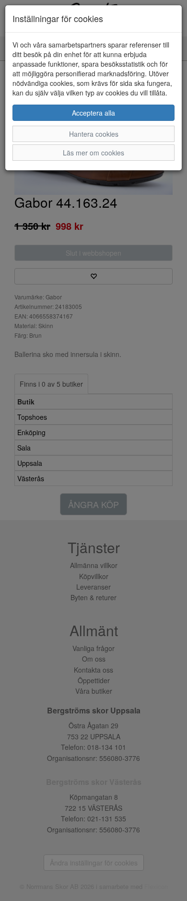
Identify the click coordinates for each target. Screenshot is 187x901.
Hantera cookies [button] (93, 134)
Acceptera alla (93, 113)
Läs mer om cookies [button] (93, 152)
